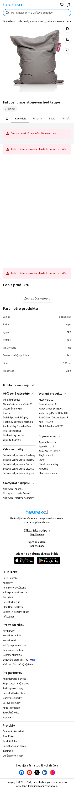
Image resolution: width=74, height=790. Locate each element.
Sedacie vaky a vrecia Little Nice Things (19, 469)
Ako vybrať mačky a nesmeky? (19, 498)
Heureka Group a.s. (43, 782)
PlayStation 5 (46, 455)
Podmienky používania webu (43, 786)
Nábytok (43, 469)
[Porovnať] (67, 28)
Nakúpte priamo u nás (14, 645)
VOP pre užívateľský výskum (18, 664)
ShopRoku (8, 736)
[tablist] (37, 119)
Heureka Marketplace (14, 693)
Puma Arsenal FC (48, 404)
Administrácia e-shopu (15, 679)
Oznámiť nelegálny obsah (16, 612)
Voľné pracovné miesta (15, 592)
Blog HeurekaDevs (13, 607)
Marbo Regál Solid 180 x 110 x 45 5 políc (55, 413)
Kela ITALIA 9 (46, 422)
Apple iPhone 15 (47, 442)
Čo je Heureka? (11, 578)
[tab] (20, 119)
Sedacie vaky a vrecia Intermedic (19, 460)
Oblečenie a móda (48, 473)
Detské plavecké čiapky (15, 417)
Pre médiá (8, 597)
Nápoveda (8, 717)
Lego (41, 460)
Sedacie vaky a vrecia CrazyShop (19, 464)
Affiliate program (11, 708)
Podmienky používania (14, 588)
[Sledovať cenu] (67, 39)
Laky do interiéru (12, 439)
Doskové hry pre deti (14, 435)
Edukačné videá (11, 712)
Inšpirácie (8, 751)
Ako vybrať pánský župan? (17, 493)
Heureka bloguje (11, 602)
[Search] (7, 119)
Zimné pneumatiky (48, 464)
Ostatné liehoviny (12, 408)
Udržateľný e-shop (13, 756)
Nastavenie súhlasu (13, 650)
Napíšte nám (37, 534)
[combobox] (37, 12)
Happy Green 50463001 (51, 408)
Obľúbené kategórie (16, 394)
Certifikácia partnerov (14, 746)
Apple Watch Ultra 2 (49, 451)
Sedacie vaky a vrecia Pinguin (18, 473)
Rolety (6, 413)
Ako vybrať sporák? (13, 489)
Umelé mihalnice (11, 400)
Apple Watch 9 (46, 446)
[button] (20, 119)
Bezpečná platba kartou (15, 660)
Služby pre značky (12, 698)
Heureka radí (9, 640)
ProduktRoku (10, 741)
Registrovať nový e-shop (16, 683)
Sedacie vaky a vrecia (27, 21)
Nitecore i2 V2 (46, 400)
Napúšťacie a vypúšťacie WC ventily (19, 404)
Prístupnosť (9, 617)
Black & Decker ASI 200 (51, 426)
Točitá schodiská (12, 431)
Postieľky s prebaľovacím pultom (19, 422)
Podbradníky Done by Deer (17, 426)
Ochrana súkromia (12, 655)
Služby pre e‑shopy (13, 688)
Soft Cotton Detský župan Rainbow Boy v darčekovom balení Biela (55, 417)
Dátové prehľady (11, 703)
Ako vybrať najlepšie (16, 483)
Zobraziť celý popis (37, 299)
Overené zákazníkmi (13, 731)
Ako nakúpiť (9, 631)
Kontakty (8, 583)
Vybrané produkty (50, 394)
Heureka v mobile (12, 635)
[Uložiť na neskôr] (67, 50)
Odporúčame (47, 436)
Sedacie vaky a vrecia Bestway (19, 455)
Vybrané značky (13, 449)
